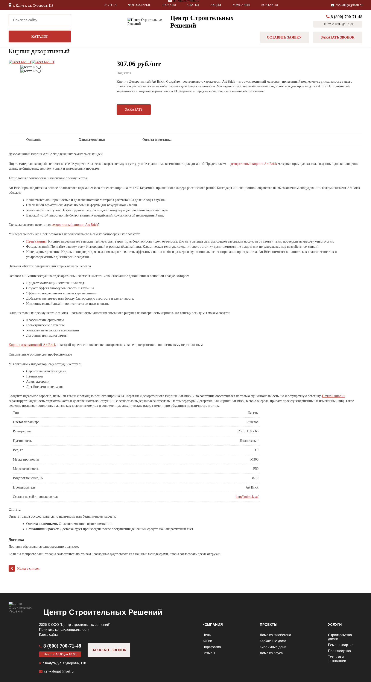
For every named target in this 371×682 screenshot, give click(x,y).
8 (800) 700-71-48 (346, 16)
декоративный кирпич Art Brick (253, 163)
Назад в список (28, 568)
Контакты (269, 4)
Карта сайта (48, 634)
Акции (215, 4)
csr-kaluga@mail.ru (349, 5)
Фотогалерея (139, 4)
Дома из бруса (271, 653)
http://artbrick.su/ (247, 496)
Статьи (193, 4)
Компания (241, 4)
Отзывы (208, 653)
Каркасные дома (273, 641)
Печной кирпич (333, 396)
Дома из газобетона (275, 635)
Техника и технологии (337, 659)
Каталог (39, 36)
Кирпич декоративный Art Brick (32, 344)
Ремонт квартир (340, 645)
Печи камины (36, 241)
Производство (339, 651)
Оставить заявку (284, 37)
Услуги (110, 4)
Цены (206, 635)
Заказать (134, 109)
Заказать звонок (337, 37)
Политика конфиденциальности (64, 629)
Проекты (168, 4)
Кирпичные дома (273, 647)
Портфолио (211, 647)
